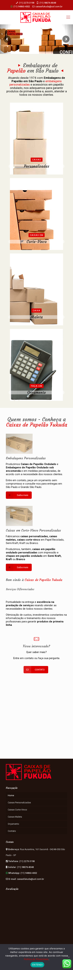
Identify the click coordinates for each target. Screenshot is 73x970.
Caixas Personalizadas (19, 802)
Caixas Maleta (15, 816)
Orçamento (13, 824)
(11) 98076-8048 (48, 2)
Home (11, 795)
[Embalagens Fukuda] (36, 17)
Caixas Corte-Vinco (17, 809)
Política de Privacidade (36, 959)
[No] (68, 957)
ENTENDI (37, 964)
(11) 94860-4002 (21, 6)
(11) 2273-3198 (26, 2)
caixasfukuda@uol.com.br (48, 6)
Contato (12, 831)
